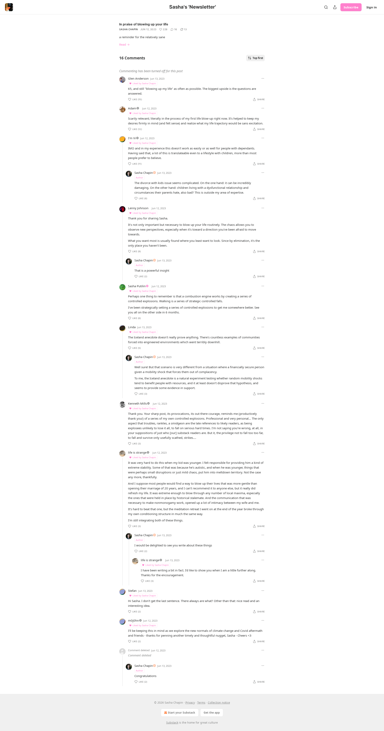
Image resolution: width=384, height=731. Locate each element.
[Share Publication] (335, 7)
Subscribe (351, 7)
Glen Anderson (138, 78)
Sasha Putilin (137, 286)
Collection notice (219, 702)
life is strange (137, 452)
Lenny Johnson (138, 208)
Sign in (371, 7)
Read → (124, 44)
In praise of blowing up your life (143, 24)
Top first (258, 58)
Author (139, 177)
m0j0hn (133, 620)
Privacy (190, 702)
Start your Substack (181, 712)
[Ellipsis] (263, 78)
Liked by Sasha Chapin (144, 83)
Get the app (212, 712)
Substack (172, 722)
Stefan (132, 591)
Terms (201, 702)
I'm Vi (132, 138)
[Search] (326, 7)
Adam (132, 108)
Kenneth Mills (137, 403)
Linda (132, 327)
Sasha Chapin (128, 29)
